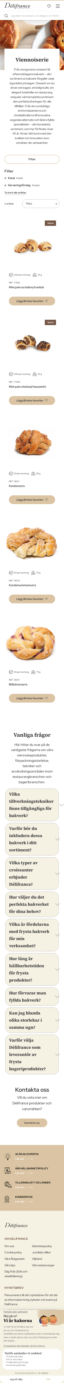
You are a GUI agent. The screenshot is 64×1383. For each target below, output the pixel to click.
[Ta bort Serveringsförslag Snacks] (6, 185)
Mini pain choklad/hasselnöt (27, 387)
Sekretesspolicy (42, 1246)
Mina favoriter (48, 5)
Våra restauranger (43, 1265)
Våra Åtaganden (14, 1259)
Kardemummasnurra (22, 585)
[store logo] (17, 6)
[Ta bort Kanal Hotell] (6, 178)
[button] (32, 301)
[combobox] (32, 15)
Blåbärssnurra (18, 684)
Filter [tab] (32, 159)
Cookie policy (13, 1252)
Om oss (9, 1246)
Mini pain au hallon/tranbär (26, 287)
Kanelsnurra (17, 486)
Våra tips (9, 1265)
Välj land (37, 1259)
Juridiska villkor (41, 1252)
